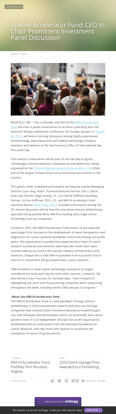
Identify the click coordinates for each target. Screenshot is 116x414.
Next (62, 358)
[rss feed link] (77, 380)
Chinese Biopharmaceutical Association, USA (63, 168)
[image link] (58, 89)
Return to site (15, 6)
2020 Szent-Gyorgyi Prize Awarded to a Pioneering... (81, 364)
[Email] (73, 380)
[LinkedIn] (66, 380)
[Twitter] (59, 380)
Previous (17, 358)
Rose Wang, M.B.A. (46, 205)
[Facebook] (52, 380)
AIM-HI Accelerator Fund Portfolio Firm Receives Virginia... (30, 367)
